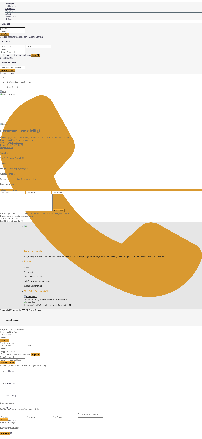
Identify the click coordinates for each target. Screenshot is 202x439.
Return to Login (7, 73)
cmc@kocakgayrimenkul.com (20, 140)
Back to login (30, 365)
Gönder (4, 420)
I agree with (17, 55)
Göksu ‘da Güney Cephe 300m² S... (39, 299)
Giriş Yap (4, 34)
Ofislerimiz (10, 8)
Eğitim (8, 14)
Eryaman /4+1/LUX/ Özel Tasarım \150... (42, 305)
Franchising (10, 11)
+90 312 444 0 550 (13, 87)
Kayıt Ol (35, 55)
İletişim (8, 19)
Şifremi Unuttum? (36, 37)
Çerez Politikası (12, 320)
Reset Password (7, 70)
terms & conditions (22, 55)
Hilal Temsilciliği (7, 422)
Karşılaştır (5, 433)
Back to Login (6, 58)
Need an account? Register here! (14, 37)
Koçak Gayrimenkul (33, 286)
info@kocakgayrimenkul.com (37, 281)
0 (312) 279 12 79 (15, 145)
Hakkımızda (10, 6)
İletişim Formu (6, 147)
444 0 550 (28, 272)
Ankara (3, 163)
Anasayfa (9, 3)
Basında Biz (10, 16)
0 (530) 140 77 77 (15, 142)
